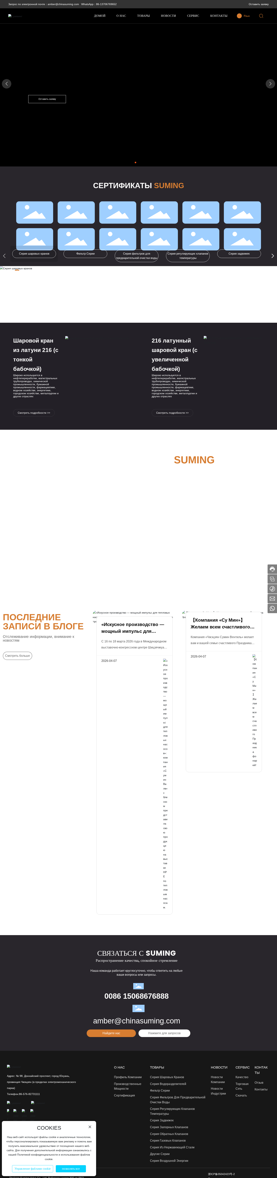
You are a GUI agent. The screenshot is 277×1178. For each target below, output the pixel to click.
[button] (135, 162)
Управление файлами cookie (33, 1168)
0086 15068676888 (136, 996)
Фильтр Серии (85, 253)
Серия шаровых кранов (34, 253)
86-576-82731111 (29, 1094)
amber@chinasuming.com (136, 1021)
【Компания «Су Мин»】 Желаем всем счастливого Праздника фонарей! (220, 626)
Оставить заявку (259, 4)
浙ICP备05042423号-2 (221, 1174)
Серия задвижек (239, 253)
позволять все (71, 1168)
